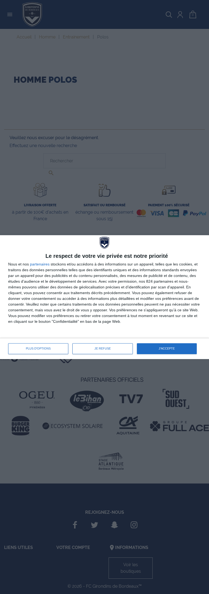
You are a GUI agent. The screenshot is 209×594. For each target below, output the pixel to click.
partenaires (40, 264)
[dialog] (104, 297)
